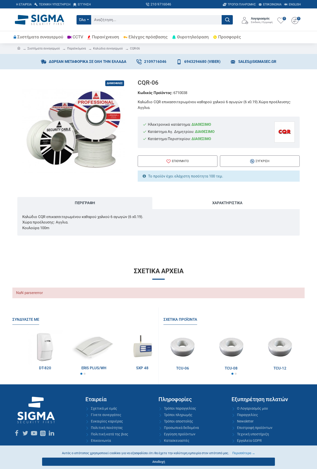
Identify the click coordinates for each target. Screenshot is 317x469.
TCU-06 (276, 368)
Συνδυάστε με (25, 319)
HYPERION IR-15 (79, 368)
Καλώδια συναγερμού (108, 48)
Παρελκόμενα (76, 48)
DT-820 (128, 368)
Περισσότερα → (243, 453)
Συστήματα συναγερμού (43, 48)
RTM (30, 368)
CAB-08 (179, 368)
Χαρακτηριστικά (227, 203)
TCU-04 (228, 368)
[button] (81, 374)
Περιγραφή (85, 203)
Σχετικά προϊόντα (180, 319)
